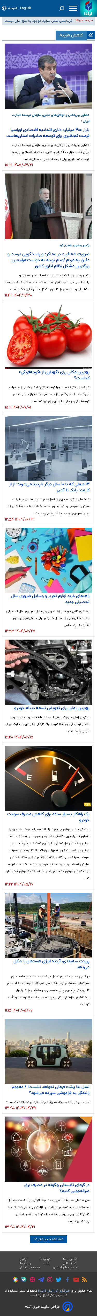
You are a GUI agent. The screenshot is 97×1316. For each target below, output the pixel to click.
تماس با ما (70, 1259)
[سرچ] (61, 8)
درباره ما (45, 1259)
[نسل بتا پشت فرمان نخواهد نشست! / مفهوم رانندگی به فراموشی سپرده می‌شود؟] (48, 1051)
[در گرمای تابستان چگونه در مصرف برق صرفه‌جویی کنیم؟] (48, 1149)
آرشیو (23, 1259)
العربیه (13, 8)
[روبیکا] (14, 1280)
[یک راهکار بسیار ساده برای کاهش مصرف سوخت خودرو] (48, 778)
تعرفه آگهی (69, 1263)
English (25, 8)
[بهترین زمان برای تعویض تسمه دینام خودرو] (48, 672)
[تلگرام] (39, 1280)
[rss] (83, 1280)
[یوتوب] (75, 1280)
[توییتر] (57, 1280)
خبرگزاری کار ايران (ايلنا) (54, 1291)
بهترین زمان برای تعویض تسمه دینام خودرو (51, 708)
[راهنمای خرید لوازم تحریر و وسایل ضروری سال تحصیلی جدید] (48, 560)
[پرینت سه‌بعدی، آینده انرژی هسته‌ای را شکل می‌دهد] (48, 925)
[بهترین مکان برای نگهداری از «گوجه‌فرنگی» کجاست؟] (48, 336)
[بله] (22, 1280)
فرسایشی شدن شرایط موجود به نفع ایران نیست (38, 20)
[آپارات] (31, 1280)
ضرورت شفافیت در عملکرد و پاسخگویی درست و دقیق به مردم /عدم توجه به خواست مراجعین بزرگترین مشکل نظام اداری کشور (48, 260)
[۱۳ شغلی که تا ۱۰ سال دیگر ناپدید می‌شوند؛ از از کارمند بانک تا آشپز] (48, 448)
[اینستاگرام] (48, 1280)
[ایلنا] (88, 8)
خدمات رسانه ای (29, 1267)
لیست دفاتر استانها (65, 1267)
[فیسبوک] (66, 1280)
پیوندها (25, 1263)
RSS (46, 1263)
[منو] (73, 8)
